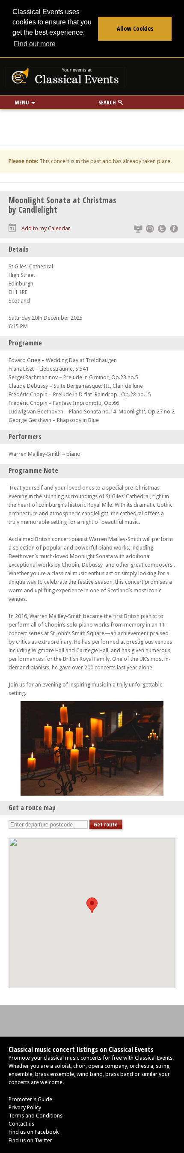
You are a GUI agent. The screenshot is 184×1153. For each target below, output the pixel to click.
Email (150, 228)
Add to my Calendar (45, 228)
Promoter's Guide (30, 1099)
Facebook (174, 228)
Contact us (21, 1123)
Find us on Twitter (30, 1140)
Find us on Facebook (34, 1132)
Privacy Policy (25, 1107)
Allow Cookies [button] (135, 28)
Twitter (162, 228)
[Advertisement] (92, 124)
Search (107, 102)
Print (138, 228)
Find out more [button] (35, 44)
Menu (22, 102)
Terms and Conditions (35, 1115)
